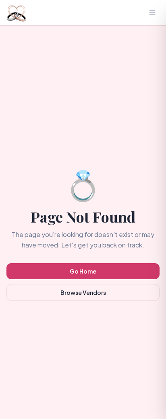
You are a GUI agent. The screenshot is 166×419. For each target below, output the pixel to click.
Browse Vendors (83, 292)
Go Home (83, 271)
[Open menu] (152, 13)
